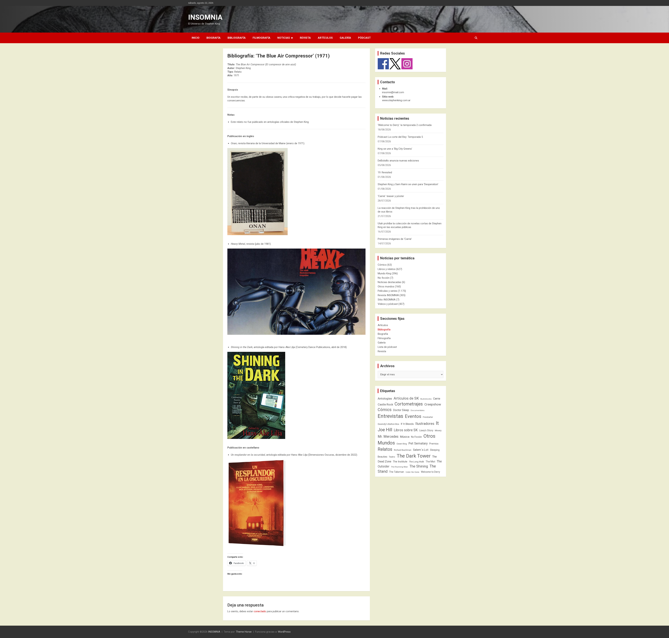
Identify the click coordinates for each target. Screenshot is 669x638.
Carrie (436, 398)
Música (404, 436)
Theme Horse (244, 631)
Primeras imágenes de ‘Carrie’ (395, 239)
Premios (434, 443)
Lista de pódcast (387, 347)
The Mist (430, 461)
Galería (345, 37)
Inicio (195, 37)
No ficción (383, 277)
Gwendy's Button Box (388, 424)
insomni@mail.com (393, 92)
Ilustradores (424, 424)
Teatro (392, 457)
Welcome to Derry (430, 471)
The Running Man (399, 467)
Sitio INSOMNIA (386, 299)
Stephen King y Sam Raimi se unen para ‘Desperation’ (408, 184)
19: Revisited (385, 172)
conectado (260, 611)
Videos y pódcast (388, 304)
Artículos (325, 37)
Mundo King (384, 273)
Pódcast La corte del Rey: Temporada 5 (400, 136)
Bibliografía (237, 37)
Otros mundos (386, 286)
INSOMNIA (205, 17)
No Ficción (416, 436)
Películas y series (387, 290)
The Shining (418, 466)
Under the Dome (412, 472)
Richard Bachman (402, 450)
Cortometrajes (409, 404)
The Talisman (396, 471)
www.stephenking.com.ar (396, 100)
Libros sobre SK (406, 430)
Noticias (283, 37)
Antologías (385, 398)
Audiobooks (426, 399)
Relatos (385, 449)
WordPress (284, 631)
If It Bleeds (407, 424)
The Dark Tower (414, 456)
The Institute (400, 461)
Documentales (417, 410)
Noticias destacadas (389, 282)
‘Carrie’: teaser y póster (391, 196)
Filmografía (261, 37)
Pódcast (364, 37)
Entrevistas (390, 416)
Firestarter (428, 417)
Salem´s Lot (420, 449)
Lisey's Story (426, 430)
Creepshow (432, 404)
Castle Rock (385, 404)
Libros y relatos (386, 269)
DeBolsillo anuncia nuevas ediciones (398, 160)
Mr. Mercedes (388, 437)
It (437, 423)
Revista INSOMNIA (388, 295)
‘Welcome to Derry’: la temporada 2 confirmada (405, 125)
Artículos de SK (406, 398)
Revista (305, 37)
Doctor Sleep (401, 410)
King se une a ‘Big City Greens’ (395, 148)
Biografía (213, 37)
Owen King (402, 444)
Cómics (382, 264)
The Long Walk (416, 461)
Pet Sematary (418, 443)
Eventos (413, 416)
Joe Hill (385, 429)
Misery (438, 430)
